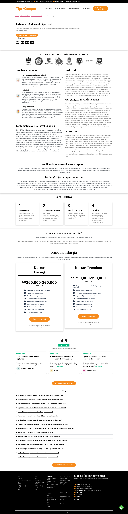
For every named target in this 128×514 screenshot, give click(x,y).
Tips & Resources (79, 500)
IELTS (19, 484)
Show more (60, 366)
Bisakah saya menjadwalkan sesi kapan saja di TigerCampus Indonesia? (41, 445)
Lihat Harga (21, 38)
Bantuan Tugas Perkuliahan (51, 482)
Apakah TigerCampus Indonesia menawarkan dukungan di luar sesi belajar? (42, 440)
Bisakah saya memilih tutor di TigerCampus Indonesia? (35, 432)
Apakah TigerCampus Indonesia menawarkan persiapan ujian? (38, 457)
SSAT (19, 487)
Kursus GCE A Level (36, 16)
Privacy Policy (63, 484)
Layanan (48, 8)
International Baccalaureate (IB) (24, 481)
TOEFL (19, 489)
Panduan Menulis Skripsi (51, 479)
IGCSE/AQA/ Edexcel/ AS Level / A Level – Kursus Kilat (53, 486)
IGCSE (19, 477)
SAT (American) (22, 486)
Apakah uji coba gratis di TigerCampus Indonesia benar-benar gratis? (40, 395)
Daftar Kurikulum (25, 16)
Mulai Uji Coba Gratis (39, 319)
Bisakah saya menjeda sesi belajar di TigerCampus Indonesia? (38, 416)
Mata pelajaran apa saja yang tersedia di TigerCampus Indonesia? (39, 436)
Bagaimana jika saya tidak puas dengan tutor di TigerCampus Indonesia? (41, 449)
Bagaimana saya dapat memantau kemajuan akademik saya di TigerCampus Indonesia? (46, 428)
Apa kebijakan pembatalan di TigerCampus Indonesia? (35, 412)
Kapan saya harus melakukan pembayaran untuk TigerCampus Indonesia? (42, 408)
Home (17, 16)
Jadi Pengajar (86, 8)
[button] (55, 376)
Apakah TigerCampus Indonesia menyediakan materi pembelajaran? (40, 420)
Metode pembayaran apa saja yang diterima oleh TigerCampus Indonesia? (42, 404)
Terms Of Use (63, 482)
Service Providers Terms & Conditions (66, 477)
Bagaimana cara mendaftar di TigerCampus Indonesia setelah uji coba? (41, 399)
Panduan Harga (74, 8)
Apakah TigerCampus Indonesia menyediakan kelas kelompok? (38, 453)
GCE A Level (21, 478)
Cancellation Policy (65, 480)
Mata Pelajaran (60, 8)
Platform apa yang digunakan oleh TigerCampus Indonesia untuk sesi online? (43, 424)
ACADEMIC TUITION (23, 475)
